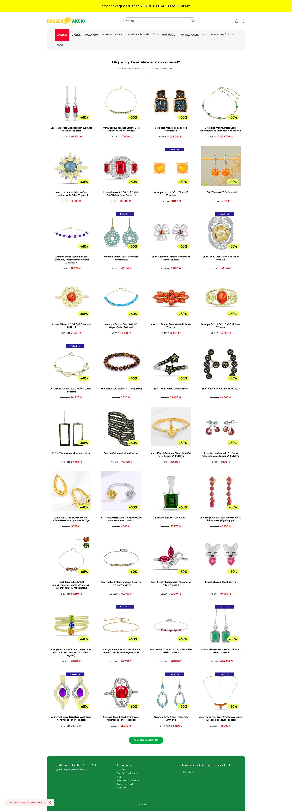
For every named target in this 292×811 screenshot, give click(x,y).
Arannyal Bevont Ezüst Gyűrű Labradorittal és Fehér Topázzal (71, 194)
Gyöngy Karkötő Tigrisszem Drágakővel (121, 388)
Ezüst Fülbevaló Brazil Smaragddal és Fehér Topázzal (220, 651)
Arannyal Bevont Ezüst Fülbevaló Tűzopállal (171, 194)
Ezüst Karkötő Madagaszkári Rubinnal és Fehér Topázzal (171, 651)
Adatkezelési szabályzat (128, 780)
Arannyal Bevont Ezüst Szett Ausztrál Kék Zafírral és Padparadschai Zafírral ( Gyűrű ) (71, 652)
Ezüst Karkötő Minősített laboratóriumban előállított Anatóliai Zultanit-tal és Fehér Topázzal (71, 585)
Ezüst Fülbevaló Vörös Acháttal (221, 192)
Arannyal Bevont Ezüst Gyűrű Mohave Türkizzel (71, 326)
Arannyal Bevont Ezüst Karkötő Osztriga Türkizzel (71, 390)
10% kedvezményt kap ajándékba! (27, 802)
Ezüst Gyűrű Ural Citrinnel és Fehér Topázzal (221, 258)
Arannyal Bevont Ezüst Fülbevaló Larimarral (171, 719)
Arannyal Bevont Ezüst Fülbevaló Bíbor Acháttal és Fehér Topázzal (71, 719)
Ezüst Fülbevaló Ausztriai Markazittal (221, 388)
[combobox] (159, 20)
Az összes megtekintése (146, 739)
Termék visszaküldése (127, 773)
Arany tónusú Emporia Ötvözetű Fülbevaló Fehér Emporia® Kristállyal (71, 519)
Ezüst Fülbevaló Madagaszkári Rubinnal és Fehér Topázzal (71, 129)
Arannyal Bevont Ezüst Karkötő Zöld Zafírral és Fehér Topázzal (121, 129)
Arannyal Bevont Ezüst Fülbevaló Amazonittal (121, 258)
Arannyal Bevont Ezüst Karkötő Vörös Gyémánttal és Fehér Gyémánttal (121, 651)
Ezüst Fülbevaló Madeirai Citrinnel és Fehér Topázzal (171, 258)
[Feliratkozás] (232, 772)
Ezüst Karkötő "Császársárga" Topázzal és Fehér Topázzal (121, 584)
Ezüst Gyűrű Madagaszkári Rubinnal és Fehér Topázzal (171, 584)
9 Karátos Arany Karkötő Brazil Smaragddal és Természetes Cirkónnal (220, 129)
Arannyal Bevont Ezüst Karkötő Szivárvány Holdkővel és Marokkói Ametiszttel (71, 259)
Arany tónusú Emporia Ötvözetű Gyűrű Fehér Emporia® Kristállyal (170, 455)
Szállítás (121, 769)
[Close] (50, 802)
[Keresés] (192, 20)
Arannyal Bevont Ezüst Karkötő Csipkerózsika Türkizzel (121, 326)
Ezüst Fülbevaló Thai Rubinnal (220, 582)
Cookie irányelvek (125, 784)
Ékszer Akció (149, 804)
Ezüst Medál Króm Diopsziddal (170, 517)
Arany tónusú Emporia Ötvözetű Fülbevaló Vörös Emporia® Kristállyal (220, 455)
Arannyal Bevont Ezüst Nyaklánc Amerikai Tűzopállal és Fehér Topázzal (220, 719)
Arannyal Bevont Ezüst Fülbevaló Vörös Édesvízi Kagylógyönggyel (220, 519)
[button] (113, 34)
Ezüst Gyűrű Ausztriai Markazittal (171, 388)
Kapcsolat (122, 788)
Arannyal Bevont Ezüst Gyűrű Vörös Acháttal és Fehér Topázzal (121, 194)
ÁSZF (119, 777)
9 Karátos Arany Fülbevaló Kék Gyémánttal (171, 129)
